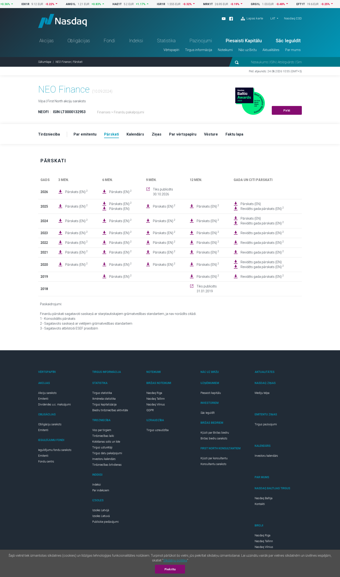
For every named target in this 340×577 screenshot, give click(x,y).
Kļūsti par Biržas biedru (215, 432)
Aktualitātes (271, 50)
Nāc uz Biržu (247, 50)
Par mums (293, 50)
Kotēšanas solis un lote (106, 441)
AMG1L (62, 4)
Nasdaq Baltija (263, 498)
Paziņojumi (200, 40)
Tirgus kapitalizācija (104, 404)
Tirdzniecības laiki (103, 436)
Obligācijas (79, 40)
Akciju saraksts (47, 393)
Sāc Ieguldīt (288, 40)
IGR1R (152, 4)
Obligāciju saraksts (50, 424)
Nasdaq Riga (154, 393)
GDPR (150, 410)
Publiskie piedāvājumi (105, 521)
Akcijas (46, 40)
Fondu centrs (46, 461)
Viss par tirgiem (101, 430)
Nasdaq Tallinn (155, 398)
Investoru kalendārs (104, 459)
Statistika (166, 40)
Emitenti (43, 398)
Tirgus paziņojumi (266, 424)
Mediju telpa (262, 393)
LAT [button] (272, 18)
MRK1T (199, 4)
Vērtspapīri (171, 50)
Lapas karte (254, 18)
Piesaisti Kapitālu (244, 40)
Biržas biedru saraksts (214, 438)
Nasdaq (62, 21)
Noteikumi (225, 50)
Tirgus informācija (198, 50)
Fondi (109, 40)
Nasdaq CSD (293, 18)
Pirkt (286, 110)
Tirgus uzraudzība (157, 430)
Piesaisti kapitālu (211, 393)
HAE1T (108, 4)
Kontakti (260, 504)
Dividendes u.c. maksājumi (54, 404)
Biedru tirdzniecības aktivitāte (110, 410)
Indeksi (136, 40)
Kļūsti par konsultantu (214, 458)
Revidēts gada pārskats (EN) (262, 208)
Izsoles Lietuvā (101, 516)
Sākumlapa (44, 61)
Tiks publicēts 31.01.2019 (207, 288)
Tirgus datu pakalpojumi (107, 453)
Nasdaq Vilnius (155, 404)
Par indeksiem (100, 490)
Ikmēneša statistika (104, 398)
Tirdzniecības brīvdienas (107, 464)
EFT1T (291, 4)
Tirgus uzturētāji (102, 447)
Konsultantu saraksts (213, 464)
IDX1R (16, 4)
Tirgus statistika (102, 393)
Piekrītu (170, 569)
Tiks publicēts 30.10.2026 (163, 191)
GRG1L (246, 4)
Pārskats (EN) (76, 192)
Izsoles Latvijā (100, 510)
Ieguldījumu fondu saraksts (54, 450)
